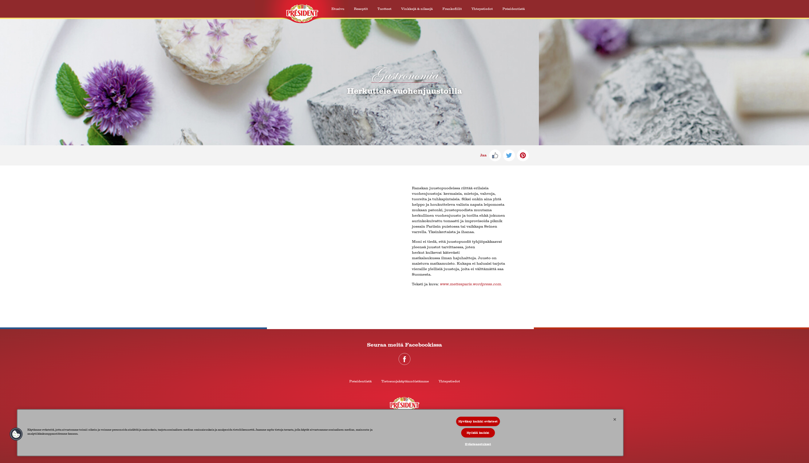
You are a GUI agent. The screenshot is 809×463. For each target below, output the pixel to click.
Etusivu (337, 9)
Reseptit (361, 9)
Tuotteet (384, 9)
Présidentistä (513, 9)
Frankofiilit (452, 9)
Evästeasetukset (478, 444)
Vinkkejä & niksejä (417, 9)
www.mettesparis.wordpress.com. (471, 284)
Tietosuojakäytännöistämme (405, 381)
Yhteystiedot (482, 9)
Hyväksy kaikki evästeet (478, 421)
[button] (16, 434)
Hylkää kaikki (478, 433)
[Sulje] (614, 419)
